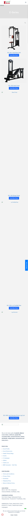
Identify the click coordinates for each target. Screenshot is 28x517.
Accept (12, 515)
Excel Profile (6, 449)
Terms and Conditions (8, 474)
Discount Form (26, 265)
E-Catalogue (6, 458)
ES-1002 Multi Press (14, 85)
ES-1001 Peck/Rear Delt (14, 52)
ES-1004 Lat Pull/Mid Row (14, 305)
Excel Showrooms (7, 451)
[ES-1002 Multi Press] (14, 71)
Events (4, 455)
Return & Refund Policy (9, 483)
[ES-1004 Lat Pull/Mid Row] (14, 252)
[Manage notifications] (2, 514)
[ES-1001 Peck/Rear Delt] (14, 38)
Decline (15, 515)
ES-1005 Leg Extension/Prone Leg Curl (14, 415)
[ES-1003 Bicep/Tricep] (14, 142)
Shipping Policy (7, 480)
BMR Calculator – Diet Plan (10, 465)
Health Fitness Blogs (8, 453)
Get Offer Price (14, 55)
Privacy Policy (6, 476)
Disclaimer (5, 478)
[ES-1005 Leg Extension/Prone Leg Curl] (14, 362)
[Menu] (25, 2)
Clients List (6, 462)
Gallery (5, 460)
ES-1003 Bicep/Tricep (14, 195)
